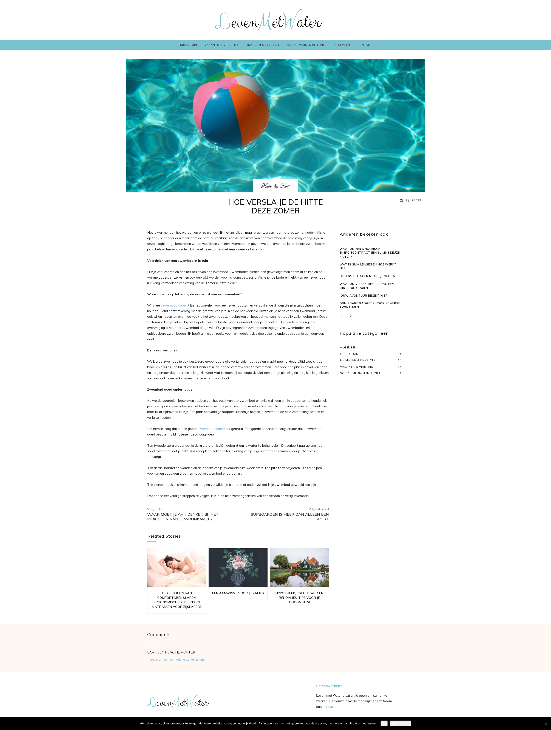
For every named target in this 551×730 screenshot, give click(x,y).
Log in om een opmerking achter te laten (177, 659)
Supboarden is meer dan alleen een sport (290, 516)
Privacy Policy (401, 723)
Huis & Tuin (275, 186)
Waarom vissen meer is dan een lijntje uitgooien (367, 285)
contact (328, 707)
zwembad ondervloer (214, 429)
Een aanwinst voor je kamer (238, 593)
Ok (384, 723)
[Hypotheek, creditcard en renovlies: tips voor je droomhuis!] (299, 567)
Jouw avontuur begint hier (364, 295)
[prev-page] (342, 316)
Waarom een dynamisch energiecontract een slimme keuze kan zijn (370, 252)
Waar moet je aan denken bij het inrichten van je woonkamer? (182, 516)
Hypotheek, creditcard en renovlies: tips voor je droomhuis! (299, 597)
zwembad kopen (175, 305)
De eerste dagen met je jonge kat (368, 276)
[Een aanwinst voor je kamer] (238, 567)
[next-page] (350, 316)
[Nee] (545, 724)
